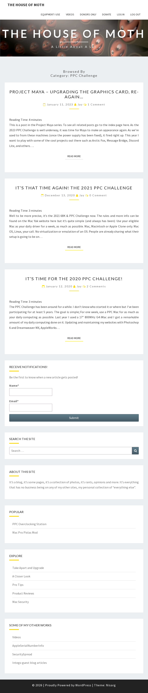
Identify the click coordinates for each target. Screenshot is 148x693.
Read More (75, 156)
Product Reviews (23, 593)
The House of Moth (26, 4)
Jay (80, 104)
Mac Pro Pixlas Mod (25, 532)
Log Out (135, 14)
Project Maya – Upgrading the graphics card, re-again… (74, 94)
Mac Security (20, 602)
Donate (106, 14)
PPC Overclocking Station (29, 524)
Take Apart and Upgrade (28, 568)
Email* (13, 401)
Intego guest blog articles (29, 663)
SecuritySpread (22, 654)
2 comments (96, 286)
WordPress (83, 685)
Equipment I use (50, 14)
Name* (14, 385)
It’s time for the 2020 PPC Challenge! (74, 278)
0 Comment (98, 195)
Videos (70, 14)
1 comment (96, 104)
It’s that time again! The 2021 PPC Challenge (74, 187)
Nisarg (111, 685)
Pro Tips (18, 585)
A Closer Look (21, 576)
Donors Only (88, 14)
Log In (120, 14)
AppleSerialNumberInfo (28, 645)
